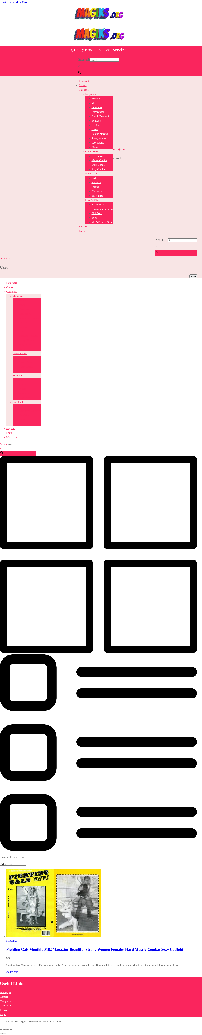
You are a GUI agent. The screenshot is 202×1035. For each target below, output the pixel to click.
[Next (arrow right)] (4, 1033)
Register (4, 1010)
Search (84, 59)
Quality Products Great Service (98, 49)
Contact (4, 996)
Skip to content (7, 2)
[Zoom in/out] (1, 1029)
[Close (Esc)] (10, 1029)
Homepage (5, 992)
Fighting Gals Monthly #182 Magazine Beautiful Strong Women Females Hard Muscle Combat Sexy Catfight (94, 949)
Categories (5, 1001)
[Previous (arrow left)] (1, 1033)
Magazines (11, 940)
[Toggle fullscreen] (4, 1029)
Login (3, 1014)
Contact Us (5, 1005)
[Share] (7, 1029)
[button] (12, 972)
